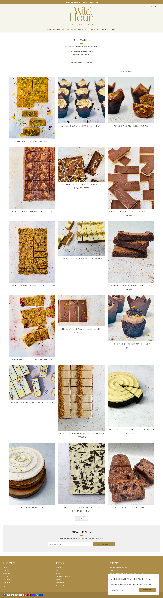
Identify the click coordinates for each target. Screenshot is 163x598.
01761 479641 (114, 570)
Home (49, 29)
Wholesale (57, 29)
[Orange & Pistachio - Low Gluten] (32, 108)
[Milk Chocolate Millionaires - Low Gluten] (131, 178)
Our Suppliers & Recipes (64, 576)
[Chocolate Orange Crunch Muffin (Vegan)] (131, 318)
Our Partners (93, 29)
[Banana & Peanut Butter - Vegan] (32, 178)
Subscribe (103, 544)
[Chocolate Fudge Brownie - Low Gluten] (131, 252)
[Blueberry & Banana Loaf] (131, 474)
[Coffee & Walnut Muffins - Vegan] (81, 100)
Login (114, 29)
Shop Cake (70, 29)
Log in (146, 7)
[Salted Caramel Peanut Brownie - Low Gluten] (81, 164)
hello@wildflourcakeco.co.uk (118, 567)
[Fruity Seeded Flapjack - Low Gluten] (32, 252)
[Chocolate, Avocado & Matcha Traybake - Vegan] (81, 473)
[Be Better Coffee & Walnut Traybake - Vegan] (81, 398)
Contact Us (105, 29)
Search (58, 567)
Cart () (154, 7)
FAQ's (58, 570)
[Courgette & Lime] (32, 474)
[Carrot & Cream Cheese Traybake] (81, 238)
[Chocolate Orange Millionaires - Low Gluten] (81, 310)
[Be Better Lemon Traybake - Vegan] (32, 382)
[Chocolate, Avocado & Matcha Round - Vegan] (131, 396)
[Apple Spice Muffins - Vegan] (131, 100)
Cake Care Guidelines (63, 586)
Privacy (58, 573)
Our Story (82, 29)
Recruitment (60, 582)
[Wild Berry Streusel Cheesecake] (32, 326)
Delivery (58, 579)
